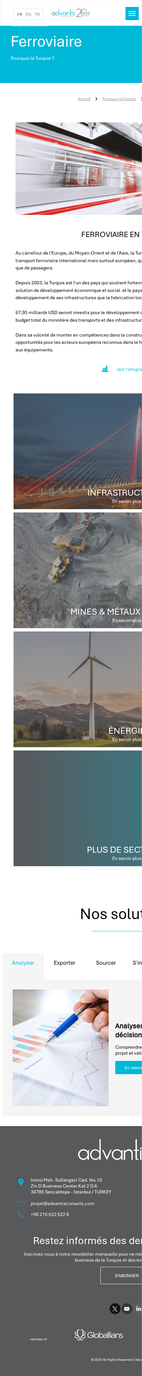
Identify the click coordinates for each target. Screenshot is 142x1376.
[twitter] (115, 1309)
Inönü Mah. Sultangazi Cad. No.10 (66, 1180)
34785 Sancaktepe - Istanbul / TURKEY (71, 1192)
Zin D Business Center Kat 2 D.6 (64, 1186)
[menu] (132, 13)
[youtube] (127, 1309)
